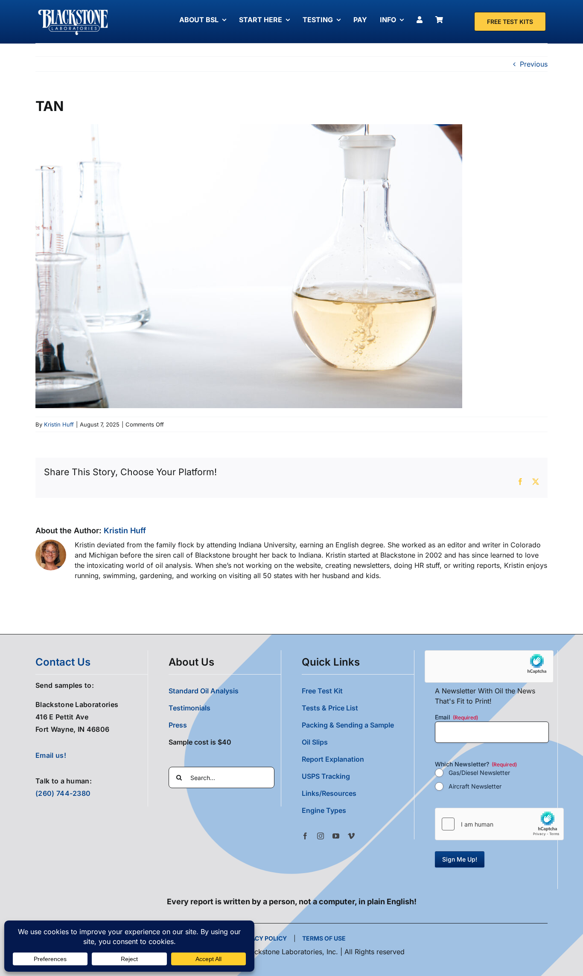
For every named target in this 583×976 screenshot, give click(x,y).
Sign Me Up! (459, 859)
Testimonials (189, 708)
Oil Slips (315, 742)
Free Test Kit (322, 691)
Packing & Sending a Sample (348, 725)
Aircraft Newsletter (475, 786)
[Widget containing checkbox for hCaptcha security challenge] (499, 824)
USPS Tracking (326, 776)
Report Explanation (333, 759)
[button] (358, 810)
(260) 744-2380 (62, 793)
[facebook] (305, 836)
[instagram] (320, 836)
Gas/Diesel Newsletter (479, 772)
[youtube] (335, 836)
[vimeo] (351, 836)
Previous (534, 64)
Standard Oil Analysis (204, 691)
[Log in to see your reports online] (421, 20)
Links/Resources (329, 793)
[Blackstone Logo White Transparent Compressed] (73, 10)
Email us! (50, 755)
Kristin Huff (59, 424)
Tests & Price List (330, 708)
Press (178, 725)
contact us (62, 662)
